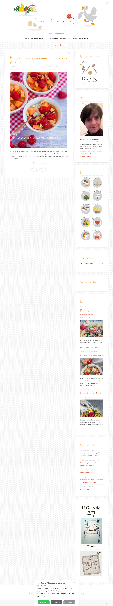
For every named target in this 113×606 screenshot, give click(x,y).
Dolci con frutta (40, 66)
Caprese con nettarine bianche (91, 355)
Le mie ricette (52, 39)
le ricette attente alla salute (49, 66)
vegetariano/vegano (14, 69)
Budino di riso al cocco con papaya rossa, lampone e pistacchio (38, 59)
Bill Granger (30, 69)
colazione (24, 66)
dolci (27, 66)
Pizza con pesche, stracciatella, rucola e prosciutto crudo (88, 314)
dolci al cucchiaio (32, 66)
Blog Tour (73, 39)
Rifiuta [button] (57, 602)
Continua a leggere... (39, 163)
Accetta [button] (44, 602)
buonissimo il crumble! (86, 472)
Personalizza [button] (70, 602)
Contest (63, 39)
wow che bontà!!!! (85, 489)
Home (27, 39)
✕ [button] (75, 582)
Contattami (83, 39)
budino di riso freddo (38, 69)
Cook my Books (53, 69)
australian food (24, 69)
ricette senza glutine (59, 66)
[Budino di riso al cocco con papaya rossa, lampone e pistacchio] (39, 110)
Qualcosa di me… (38, 39)
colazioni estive (46, 69)
